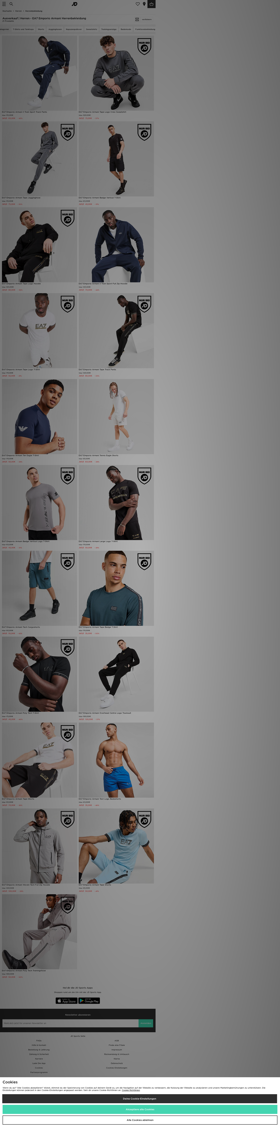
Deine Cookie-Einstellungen (139, 1098)
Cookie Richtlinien (131, 1090)
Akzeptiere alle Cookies (140, 1109)
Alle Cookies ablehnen (140, 1120)
